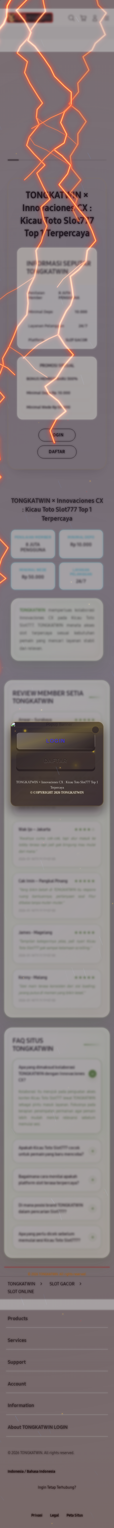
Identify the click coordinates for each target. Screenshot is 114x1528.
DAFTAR (55, 761)
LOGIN (55, 741)
